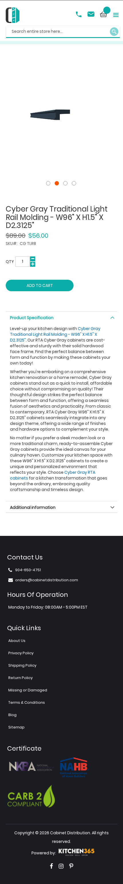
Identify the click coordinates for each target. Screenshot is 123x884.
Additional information (32, 507)
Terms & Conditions (26, 702)
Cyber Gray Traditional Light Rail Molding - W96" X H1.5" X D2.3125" (55, 334)
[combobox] (63, 32)
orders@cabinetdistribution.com (92, 15)
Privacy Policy (20, 653)
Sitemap (16, 727)
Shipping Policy (22, 665)
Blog (12, 715)
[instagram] (61, 866)
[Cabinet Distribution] (12, 15)
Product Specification (31, 318)
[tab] (61, 317)
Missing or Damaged (27, 690)
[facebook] (51, 866)
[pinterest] (71, 866)
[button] (48, 183)
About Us (16, 640)
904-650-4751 (79, 15)
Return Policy (20, 677)
